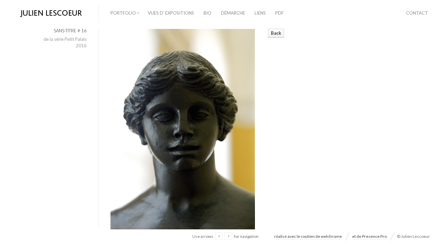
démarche (233, 13)
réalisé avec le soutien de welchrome (308, 236)
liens (260, 13)
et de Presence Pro (369, 236)
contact (417, 13)
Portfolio (123, 13)
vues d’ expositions (171, 13)
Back (276, 33)
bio (207, 13)
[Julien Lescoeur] (49, 13)
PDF (279, 13)
